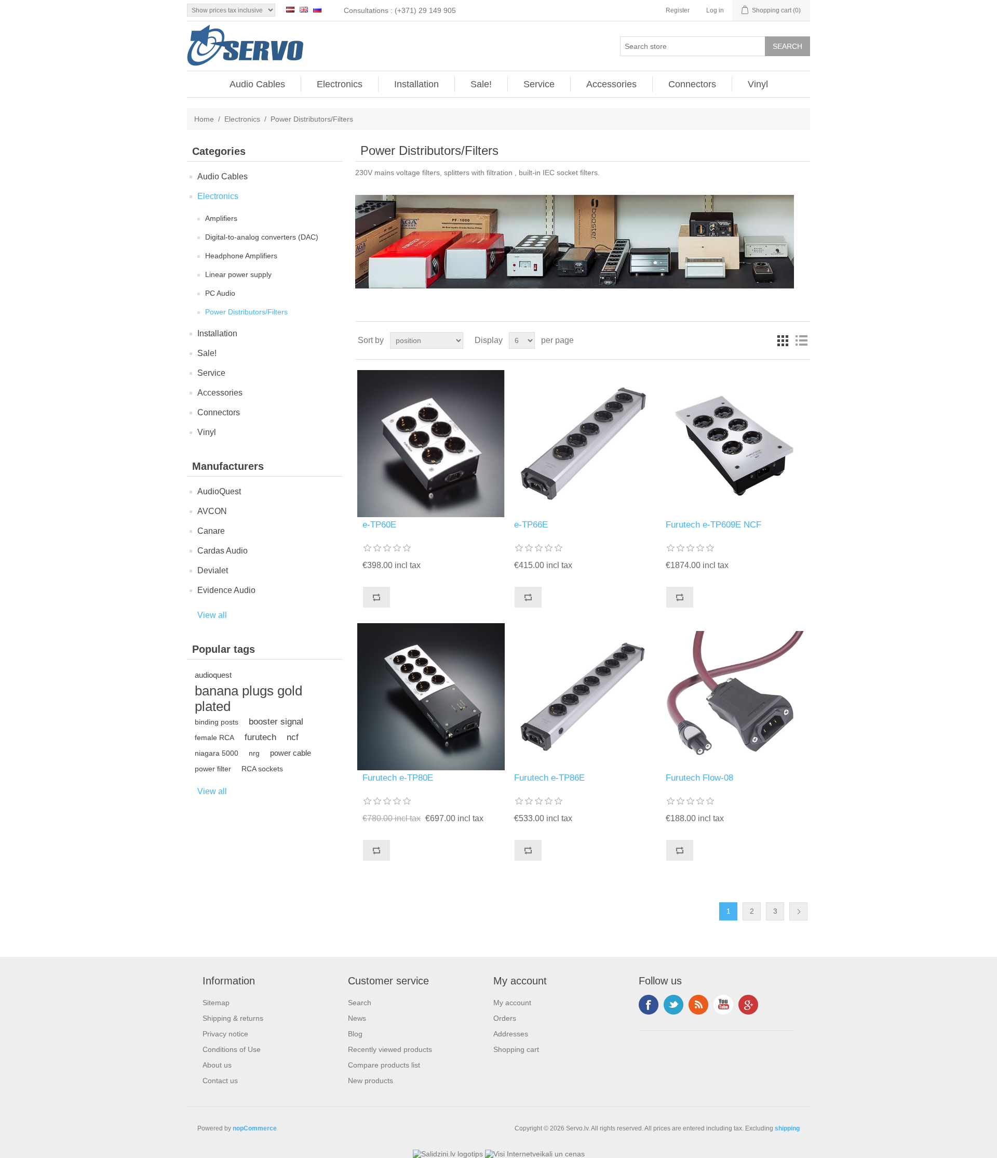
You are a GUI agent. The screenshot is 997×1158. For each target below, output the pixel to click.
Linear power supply (238, 274)
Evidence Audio (226, 590)
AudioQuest (219, 491)
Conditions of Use (232, 1049)
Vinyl (758, 84)
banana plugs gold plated (248, 698)
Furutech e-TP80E (397, 778)
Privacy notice (225, 1034)
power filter (213, 769)
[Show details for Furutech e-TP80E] (430, 696)
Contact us (220, 1080)
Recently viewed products (390, 1049)
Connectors (692, 84)
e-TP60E (379, 525)
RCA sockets (262, 769)
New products (370, 1080)
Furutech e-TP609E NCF (713, 525)
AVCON (212, 511)
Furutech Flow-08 (699, 778)
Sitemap (216, 1002)
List (801, 340)
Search (359, 1002)
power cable (290, 752)
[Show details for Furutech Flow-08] (734, 696)
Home (204, 119)
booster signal (276, 722)
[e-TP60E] (430, 443)
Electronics (339, 84)
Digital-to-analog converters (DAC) (261, 237)
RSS (698, 1005)
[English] (304, 9)
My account (512, 1002)
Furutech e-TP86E (549, 778)
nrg (254, 753)
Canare (211, 531)
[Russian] (317, 9)
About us (217, 1065)
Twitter (673, 1005)
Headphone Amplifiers (241, 256)
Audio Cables (257, 84)
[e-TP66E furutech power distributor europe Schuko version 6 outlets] (582, 443)
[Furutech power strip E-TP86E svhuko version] (582, 696)
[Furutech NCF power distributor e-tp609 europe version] (734, 443)
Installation (416, 84)
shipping (787, 1128)
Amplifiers (221, 218)
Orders (504, 1018)
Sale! (481, 84)
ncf (293, 737)
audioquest (213, 674)
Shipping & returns (233, 1018)
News (357, 1018)
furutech (260, 737)
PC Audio (220, 293)
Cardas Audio (222, 550)
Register (678, 10)
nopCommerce (255, 1128)
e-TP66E (531, 525)
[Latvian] (290, 9)
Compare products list (384, 1065)
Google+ (748, 1005)
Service (539, 84)
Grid (782, 340)
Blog (355, 1034)
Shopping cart (516, 1049)
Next (798, 911)
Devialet (212, 570)
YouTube (723, 1005)
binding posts (216, 722)
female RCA (214, 737)
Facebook (648, 1005)
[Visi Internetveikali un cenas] (535, 1154)
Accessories (611, 84)
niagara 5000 (216, 753)
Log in (715, 10)
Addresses (510, 1034)
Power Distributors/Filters (246, 312)
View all (212, 615)
